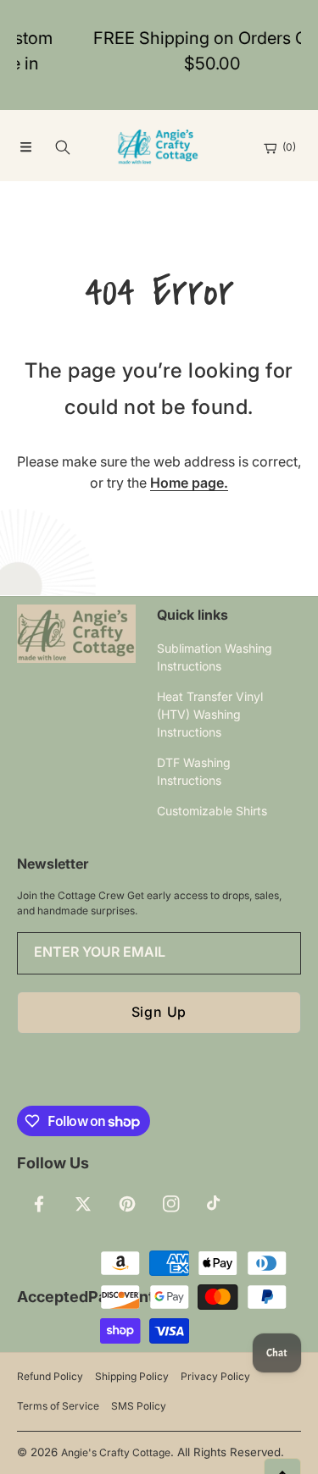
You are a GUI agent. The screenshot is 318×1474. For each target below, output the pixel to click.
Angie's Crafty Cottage (115, 1452)
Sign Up (159, 1011)
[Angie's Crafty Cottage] (159, 147)
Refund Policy (50, 1376)
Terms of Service (58, 1405)
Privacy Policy (215, 1376)
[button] (25, 147)
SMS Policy (138, 1405)
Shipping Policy (132, 1376)
